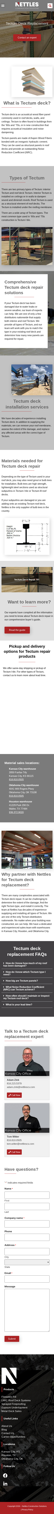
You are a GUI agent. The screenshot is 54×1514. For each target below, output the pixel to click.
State (7, 1267)
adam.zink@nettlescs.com (21, 1087)
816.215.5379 (14, 1083)
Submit (12, 1339)
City (6, 1257)
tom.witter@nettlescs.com (20, 1144)
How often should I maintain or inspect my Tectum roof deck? (26, 997)
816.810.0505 (16, 779)
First (6, 1200)
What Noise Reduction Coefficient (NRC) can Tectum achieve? (23, 988)
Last (6, 1211)
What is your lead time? (19, 1004)
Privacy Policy (27, 1510)
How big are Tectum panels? (22, 980)
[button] (2, 5)
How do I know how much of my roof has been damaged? (25, 964)
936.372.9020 (16, 812)
